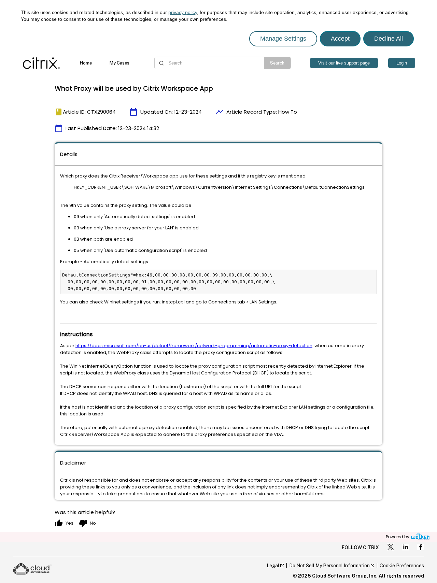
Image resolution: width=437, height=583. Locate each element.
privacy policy (182, 12)
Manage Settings (283, 38)
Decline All (388, 38)
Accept (340, 38)
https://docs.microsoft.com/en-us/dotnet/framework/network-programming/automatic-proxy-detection (193, 345)
